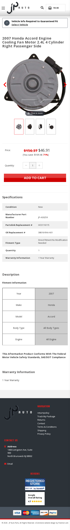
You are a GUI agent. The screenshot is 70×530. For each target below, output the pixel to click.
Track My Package (46, 416)
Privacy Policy (44, 433)
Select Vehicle (20, 24)
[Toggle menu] (3, 8)
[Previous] (4, 84)
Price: (8, 150)
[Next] (65, 84)
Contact (41, 423)
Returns (41, 419)
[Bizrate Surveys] (40, 488)
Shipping (41, 430)
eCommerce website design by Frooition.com (51, 523)
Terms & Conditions (47, 426)
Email (10, 463)
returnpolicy (43, 412)
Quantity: (9, 165)
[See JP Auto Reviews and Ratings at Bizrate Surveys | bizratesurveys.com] (35, 484)
